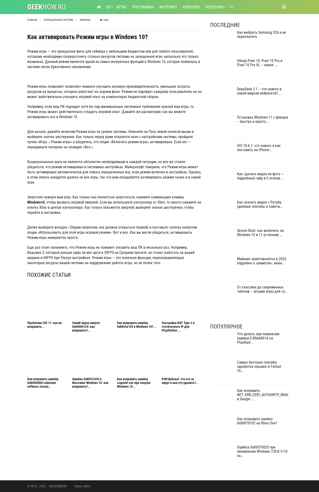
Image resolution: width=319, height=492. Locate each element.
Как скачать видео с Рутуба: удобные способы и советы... (260, 204)
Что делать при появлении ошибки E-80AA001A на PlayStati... (258, 338)
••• (231, 7)
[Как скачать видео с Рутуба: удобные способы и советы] (222, 212)
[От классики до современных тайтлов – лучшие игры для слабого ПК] (222, 297)
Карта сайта (82, 486)
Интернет (168, 7)
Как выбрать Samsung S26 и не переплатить (261, 34)
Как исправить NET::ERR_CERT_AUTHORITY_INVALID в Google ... (265, 394)
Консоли (191, 7)
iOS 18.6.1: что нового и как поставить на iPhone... (259, 147)
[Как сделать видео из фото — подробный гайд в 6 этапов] (222, 184)
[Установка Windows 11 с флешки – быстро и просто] (222, 127)
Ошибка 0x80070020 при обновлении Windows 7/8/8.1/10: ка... (262, 451)
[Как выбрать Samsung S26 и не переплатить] (222, 42)
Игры (121, 7)
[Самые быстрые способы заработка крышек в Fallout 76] (222, 372)
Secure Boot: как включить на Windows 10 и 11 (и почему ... (260, 232)
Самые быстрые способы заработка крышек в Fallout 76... (259, 366)
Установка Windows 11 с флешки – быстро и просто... (262, 119)
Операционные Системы (58, 20)
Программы (143, 7)
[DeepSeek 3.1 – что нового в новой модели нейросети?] (222, 99)
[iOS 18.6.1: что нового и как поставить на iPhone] (222, 155)
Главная (32, 20)
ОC (108, 7)
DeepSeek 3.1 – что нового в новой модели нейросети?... (259, 91)
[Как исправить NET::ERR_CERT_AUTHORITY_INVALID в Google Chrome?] (222, 400)
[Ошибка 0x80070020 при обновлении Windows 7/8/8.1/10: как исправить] (222, 457)
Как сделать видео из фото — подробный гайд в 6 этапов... (260, 176)
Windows (85, 20)
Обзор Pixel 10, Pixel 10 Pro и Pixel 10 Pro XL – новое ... (259, 62)
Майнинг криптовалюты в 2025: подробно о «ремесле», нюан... (262, 261)
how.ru (46, 7)
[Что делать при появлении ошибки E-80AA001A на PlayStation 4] (222, 344)
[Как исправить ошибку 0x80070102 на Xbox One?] (222, 429)
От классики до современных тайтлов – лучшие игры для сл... (262, 289)
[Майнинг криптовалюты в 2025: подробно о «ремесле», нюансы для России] (222, 269)
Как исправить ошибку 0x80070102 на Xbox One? (257, 421)
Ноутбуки (214, 7)
